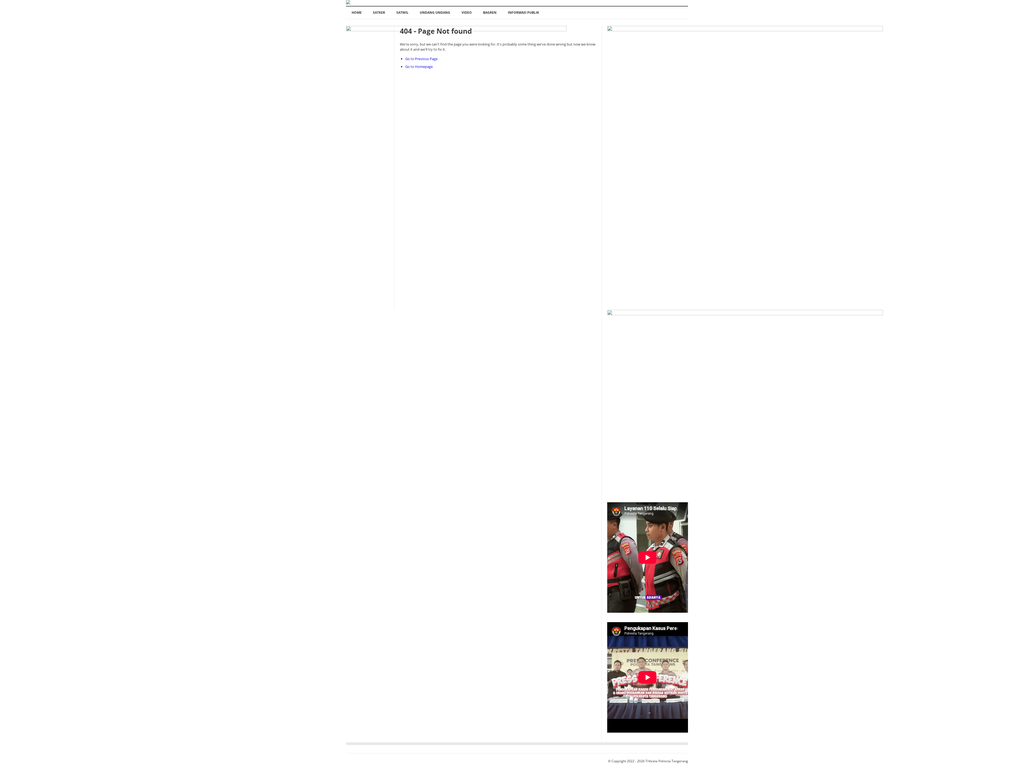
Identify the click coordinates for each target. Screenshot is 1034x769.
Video (467, 12)
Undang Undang (435, 12)
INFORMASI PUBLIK (523, 12)
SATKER (379, 12)
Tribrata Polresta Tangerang (666, 761)
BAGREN (490, 12)
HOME (357, 12)
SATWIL (402, 12)
